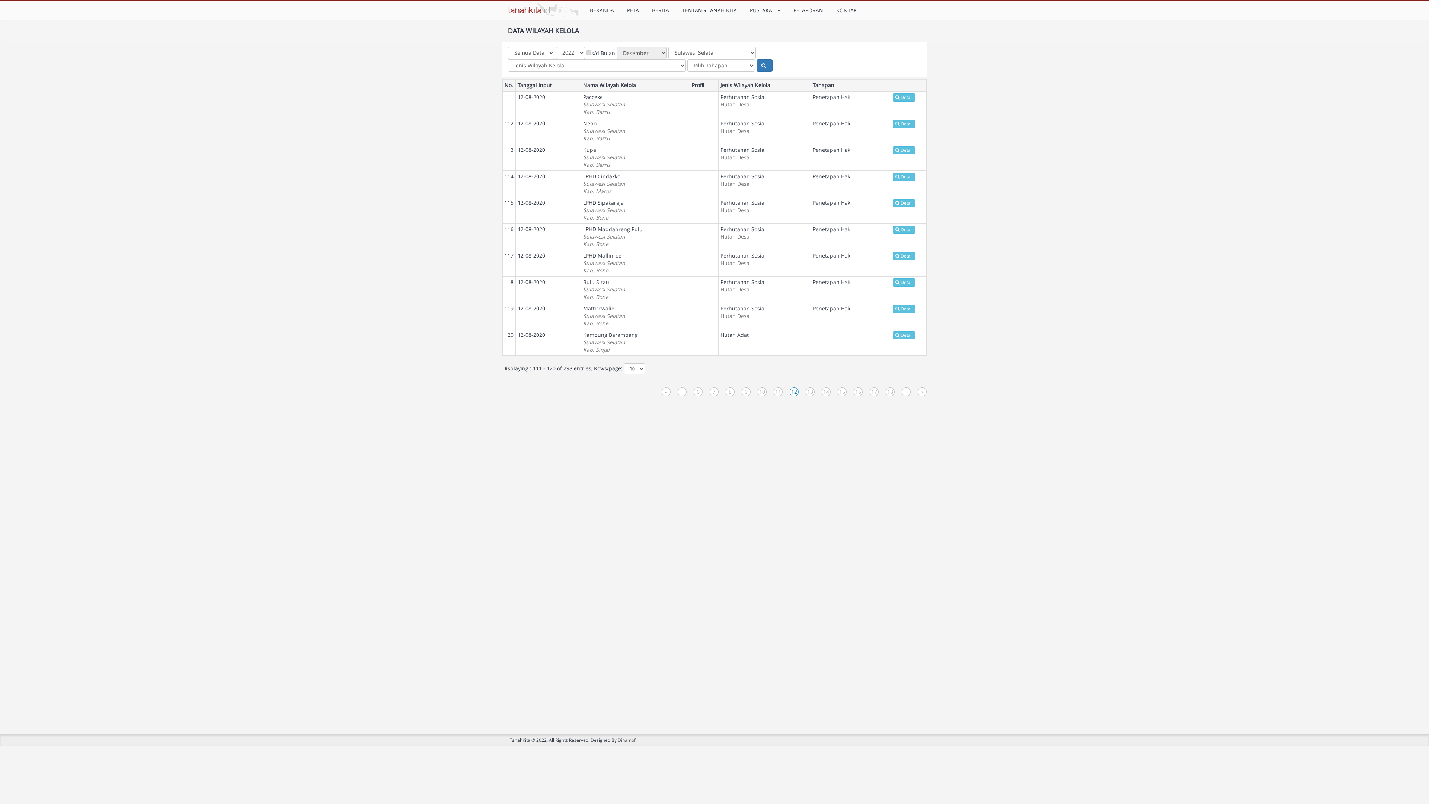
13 (810, 391)
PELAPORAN (808, 10)
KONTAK (846, 10)
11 (778, 391)
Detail (907, 97)
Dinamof (627, 740)
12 (794, 391)
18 (890, 391)
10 (762, 391)
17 (874, 391)
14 (826, 391)
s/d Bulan (603, 53)
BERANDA (602, 10)
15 (842, 391)
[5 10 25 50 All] (634, 368)
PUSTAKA (762, 10)
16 (858, 391)
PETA (633, 10)
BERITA (660, 10)
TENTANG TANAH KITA (709, 10)
